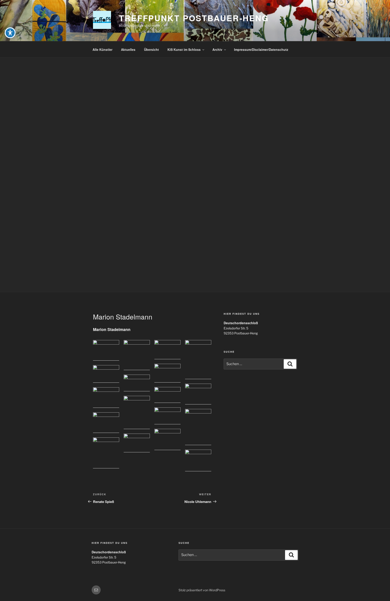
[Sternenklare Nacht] (137, 383)
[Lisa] (167, 349)
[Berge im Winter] (167, 415)
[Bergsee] (106, 350)
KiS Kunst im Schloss (184, 49)
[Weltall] (167, 439)
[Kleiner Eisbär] (198, 394)
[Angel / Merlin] (106, 397)
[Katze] (198, 427)
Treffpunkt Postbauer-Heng (194, 18)
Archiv (217, 49)
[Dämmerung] (167, 395)
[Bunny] (137, 355)
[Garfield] (106, 452)
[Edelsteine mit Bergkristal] (167, 373)
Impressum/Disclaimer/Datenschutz (261, 49)
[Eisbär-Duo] (106, 422)
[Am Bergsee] (137, 412)
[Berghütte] (106, 374)
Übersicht (151, 49)
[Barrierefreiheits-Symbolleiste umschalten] (10, 32)
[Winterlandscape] (137, 443)
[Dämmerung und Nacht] (198, 359)
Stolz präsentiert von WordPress (202, 590)
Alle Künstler (102, 49)
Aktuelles (128, 49)
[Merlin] (198, 460)
